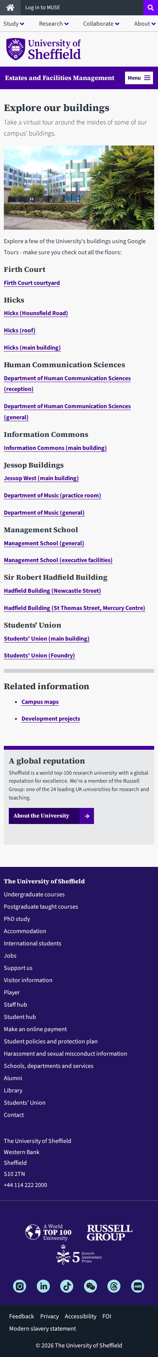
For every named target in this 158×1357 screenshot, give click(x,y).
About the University (41, 815)
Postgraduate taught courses (41, 906)
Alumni (13, 1078)
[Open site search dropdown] (150, 7)
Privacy (49, 1316)
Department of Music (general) (44, 512)
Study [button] (10, 24)
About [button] (142, 24)
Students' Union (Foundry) (39, 655)
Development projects (50, 718)
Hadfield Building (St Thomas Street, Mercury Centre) (74, 608)
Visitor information (28, 980)
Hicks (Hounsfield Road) (36, 313)
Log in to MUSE (43, 7)
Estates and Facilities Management (59, 77)
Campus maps (40, 702)
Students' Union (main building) (47, 638)
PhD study (17, 919)
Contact (14, 1115)
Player (12, 992)
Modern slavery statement (42, 1328)
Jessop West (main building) (41, 478)
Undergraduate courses (34, 894)
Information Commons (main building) (55, 448)
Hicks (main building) (32, 347)
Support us (18, 968)
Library (13, 1090)
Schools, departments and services (49, 1066)
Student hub (20, 1017)
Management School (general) (44, 543)
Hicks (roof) (20, 330)
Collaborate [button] (98, 24)
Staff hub (15, 1005)
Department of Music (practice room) (52, 495)
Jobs (10, 956)
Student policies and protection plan (51, 1041)
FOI (106, 1316)
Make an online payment (35, 1029)
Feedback (21, 1316)
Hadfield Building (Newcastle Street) (52, 591)
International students (32, 943)
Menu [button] (134, 78)
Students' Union (25, 1103)
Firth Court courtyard (32, 283)
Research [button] (51, 24)
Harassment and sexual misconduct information (65, 1054)
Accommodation (25, 931)
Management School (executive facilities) (58, 560)
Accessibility (80, 1316)
